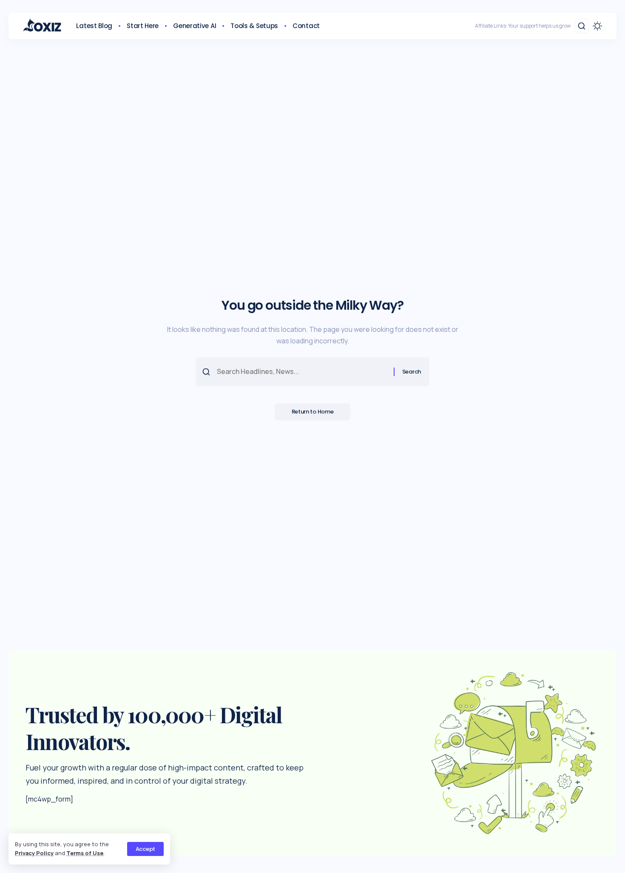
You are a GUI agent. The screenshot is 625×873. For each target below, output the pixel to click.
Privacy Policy (34, 853)
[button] (145, 849)
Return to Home (313, 412)
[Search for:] (302, 371)
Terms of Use (84, 853)
